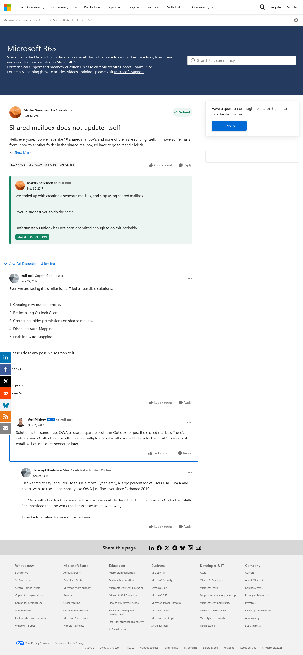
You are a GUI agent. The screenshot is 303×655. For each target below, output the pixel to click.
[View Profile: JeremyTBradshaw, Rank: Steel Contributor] (26, 472)
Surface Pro (21, 572)
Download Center (73, 580)
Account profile (72, 572)
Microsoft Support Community (127, 66)
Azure (203, 572)
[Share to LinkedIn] (151, 547)
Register (276, 7)
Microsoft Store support (77, 587)
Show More (22, 152)
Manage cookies (149, 647)
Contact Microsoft (110, 647)
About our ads (248, 647)
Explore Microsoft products (30, 618)
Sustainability (253, 625)
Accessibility (252, 618)
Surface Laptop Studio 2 (28, 587)
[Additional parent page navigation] (45, 20)
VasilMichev (37, 419)
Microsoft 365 (61, 20)
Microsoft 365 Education (123, 595)
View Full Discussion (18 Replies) (32, 263)
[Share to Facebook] (159, 547)
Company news (254, 587)
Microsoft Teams (161, 610)
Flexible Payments (73, 625)
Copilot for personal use (29, 603)
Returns (67, 595)
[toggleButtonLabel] (296, 20)
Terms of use (171, 647)
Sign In (292, 7)
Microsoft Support (129, 71)
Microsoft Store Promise (77, 618)
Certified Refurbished (75, 610)
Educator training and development (121, 612)
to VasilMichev (100, 470)
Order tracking (71, 603)
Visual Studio (207, 625)
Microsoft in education (122, 572)
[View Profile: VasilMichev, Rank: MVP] (20, 422)
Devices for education (121, 580)
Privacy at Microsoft (256, 595)
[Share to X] (167, 547)
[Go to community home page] (7, 7)
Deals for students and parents (126, 622)
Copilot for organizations (29, 595)
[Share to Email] (198, 547)
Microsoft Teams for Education (126, 587)
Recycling (228, 647)
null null (27, 275)
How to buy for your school (124, 603)
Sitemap (89, 647)
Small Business (160, 625)
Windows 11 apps (25, 625)
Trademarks (190, 647)
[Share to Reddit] (174, 547)
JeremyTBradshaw (47, 470)
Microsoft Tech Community (215, 603)
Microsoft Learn (209, 587)
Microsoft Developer (211, 580)
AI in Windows (23, 610)
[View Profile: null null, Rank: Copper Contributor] (14, 278)
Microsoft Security (162, 580)
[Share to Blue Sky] (182, 547)
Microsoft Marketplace (213, 610)
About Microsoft (254, 580)
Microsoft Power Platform (166, 603)
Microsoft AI (158, 572)
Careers (249, 572)
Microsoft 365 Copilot (164, 618)
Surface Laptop (23, 580)
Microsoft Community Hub (20, 20)
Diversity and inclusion (258, 610)
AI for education (118, 629)
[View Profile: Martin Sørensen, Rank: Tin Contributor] (15, 112)
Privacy (130, 647)
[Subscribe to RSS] (190, 547)
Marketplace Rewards (212, 618)
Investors (250, 603)
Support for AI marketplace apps (218, 595)
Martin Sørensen (36, 110)
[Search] (262, 7)
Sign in (229, 125)
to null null (62, 183)
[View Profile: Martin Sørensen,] (20, 185)
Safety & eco (210, 647)
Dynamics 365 (160, 587)
